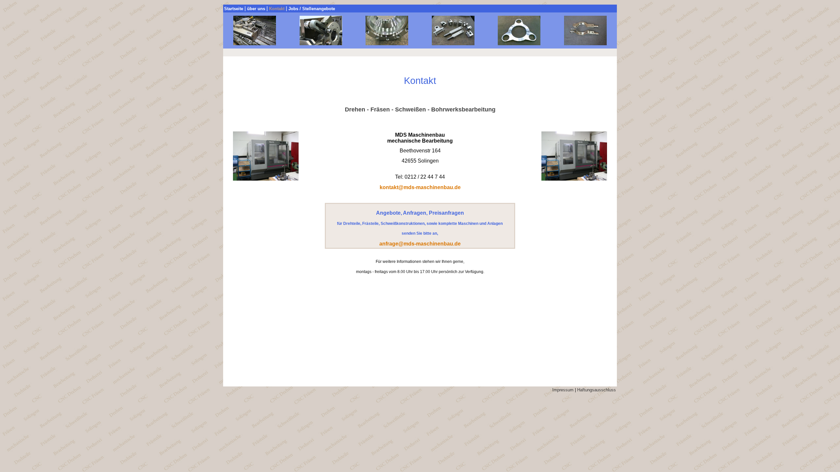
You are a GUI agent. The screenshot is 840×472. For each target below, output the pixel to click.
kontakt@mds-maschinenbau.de (420, 187)
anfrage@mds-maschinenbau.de (420, 243)
